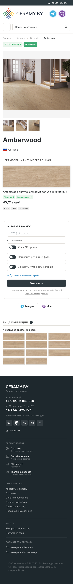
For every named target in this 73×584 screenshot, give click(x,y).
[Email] (32, 423)
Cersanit (34, 38)
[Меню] (7, 27)
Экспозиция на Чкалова (19, 547)
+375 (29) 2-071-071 (19, 409)
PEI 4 (6, 208)
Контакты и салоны (16, 488)
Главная (7, 38)
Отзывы (13, 430)
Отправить (36, 283)
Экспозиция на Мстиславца (21, 552)
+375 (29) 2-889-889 (20, 401)
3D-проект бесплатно (18, 528)
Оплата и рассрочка (17, 497)
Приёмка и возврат (16, 506)
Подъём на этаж (15, 532)
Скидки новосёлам (16, 502)
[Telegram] (53, 14)
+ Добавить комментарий (23, 275)
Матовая (24, 208)
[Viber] (62, 14)
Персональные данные (19, 510)
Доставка (11, 493)
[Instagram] (40, 423)
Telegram (30, 306)
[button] (8, 126)
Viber (49, 306)
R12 (14, 208)
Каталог (21, 38)
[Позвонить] (24, 423)
